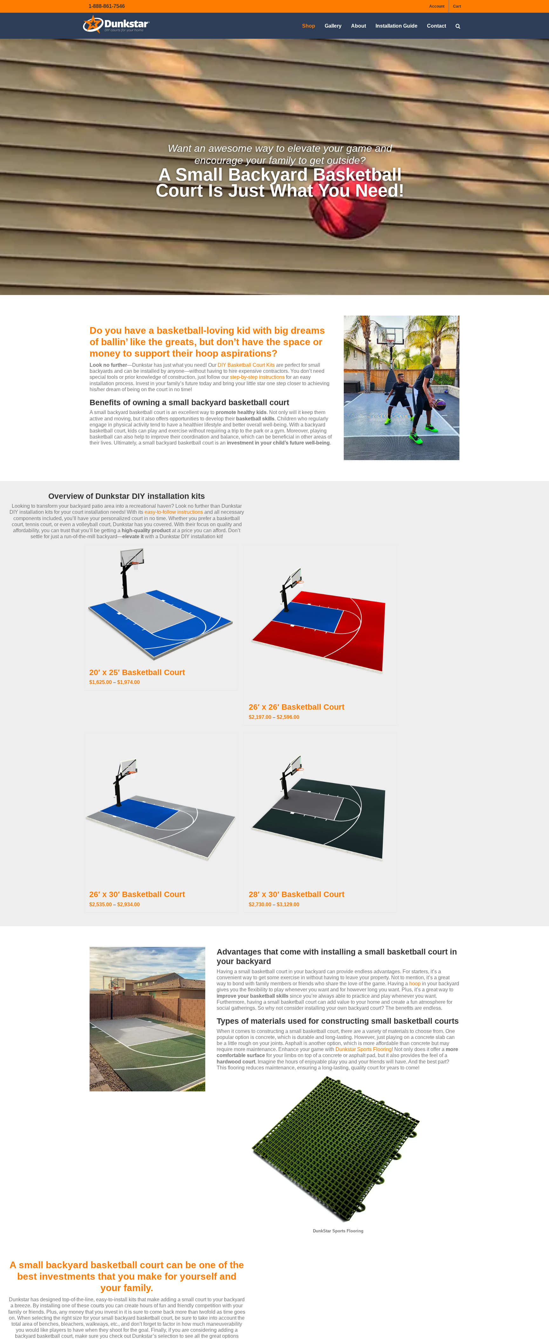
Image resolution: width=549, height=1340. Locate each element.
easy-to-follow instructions (174, 512)
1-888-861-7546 (107, 6)
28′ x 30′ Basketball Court (296, 894)
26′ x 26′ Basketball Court (296, 706)
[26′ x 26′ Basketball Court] (320, 621)
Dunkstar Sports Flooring (364, 1049)
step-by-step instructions (257, 377)
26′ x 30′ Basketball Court (137, 894)
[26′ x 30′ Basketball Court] (161, 808)
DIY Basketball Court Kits (246, 365)
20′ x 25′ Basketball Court (137, 672)
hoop (415, 983)
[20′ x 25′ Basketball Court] (161, 603)
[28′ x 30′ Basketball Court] (320, 808)
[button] (458, 26)
